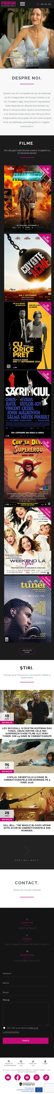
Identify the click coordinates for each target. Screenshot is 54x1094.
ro (49, 4)
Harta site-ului (33, 1064)
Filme (27, 143)
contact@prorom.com (27, 960)
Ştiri (27, 667)
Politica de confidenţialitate (9, 1064)
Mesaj (6, 1000)
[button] (52, 34)
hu (46, 4)
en (42, 4)
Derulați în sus (21, 1064)
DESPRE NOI (27, 78)
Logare (45, 1063)
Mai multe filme (27, 651)
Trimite (25, 1041)
